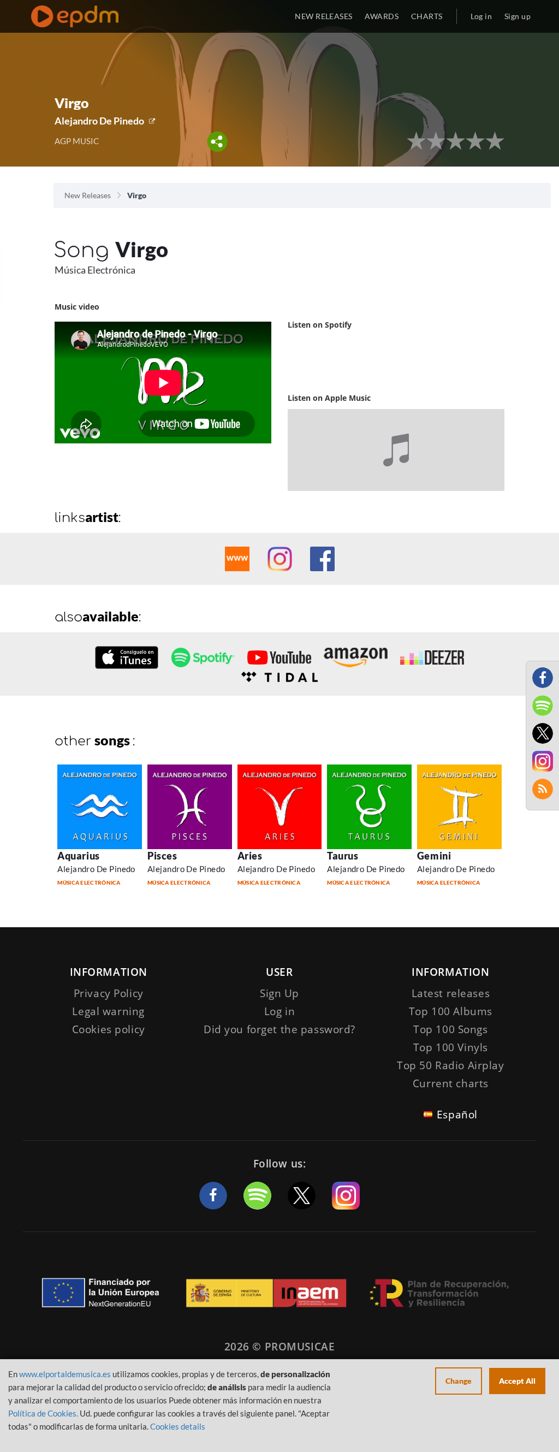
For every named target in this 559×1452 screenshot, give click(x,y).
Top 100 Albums (450, 1011)
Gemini (434, 856)
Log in (481, 16)
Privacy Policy (109, 993)
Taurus (342, 856)
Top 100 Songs (450, 1029)
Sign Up (279, 993)
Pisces (162, 856)
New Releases (87, 195)
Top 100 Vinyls (450, 1047)
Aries (250, 856)
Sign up (517, 16)
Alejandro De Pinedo (99, 121)
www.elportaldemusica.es (65, 1374)
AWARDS (382, 16)
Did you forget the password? (279, 1029)
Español (457, 1114)
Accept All (517, 1380)
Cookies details (177, 1426)
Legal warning (108, 1011)
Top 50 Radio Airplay (450, 1065)
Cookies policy (108, 1029)
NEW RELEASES (323, 16)
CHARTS (427, 16)
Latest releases (451, 993)
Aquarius (78, 856)
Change (458, 1380)
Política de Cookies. (43, 1413)
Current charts (451, 1083)
